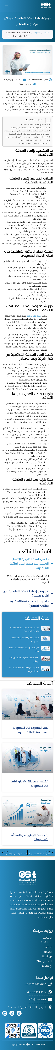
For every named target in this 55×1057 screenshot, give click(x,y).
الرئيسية (47, 32)
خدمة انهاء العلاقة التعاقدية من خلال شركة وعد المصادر (26, 137)
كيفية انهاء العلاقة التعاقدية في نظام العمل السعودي (26, 131)
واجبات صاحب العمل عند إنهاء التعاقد (34, 140)
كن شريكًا (47, 956)
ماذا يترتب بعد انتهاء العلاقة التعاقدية (33, 143)
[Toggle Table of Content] (46, 120)
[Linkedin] (4, 1013)
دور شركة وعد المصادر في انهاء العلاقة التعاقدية (28, 134)
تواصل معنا (46, 966)
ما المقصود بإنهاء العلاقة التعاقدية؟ (34, 124)
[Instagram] (11, 1013)
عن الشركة (46, 942)
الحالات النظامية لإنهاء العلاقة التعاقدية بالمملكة (29, 128)
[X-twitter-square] (19, 1013)
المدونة (37, 32)
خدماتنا (48, 947)
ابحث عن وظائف (43, 961)
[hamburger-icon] (6, 6)
